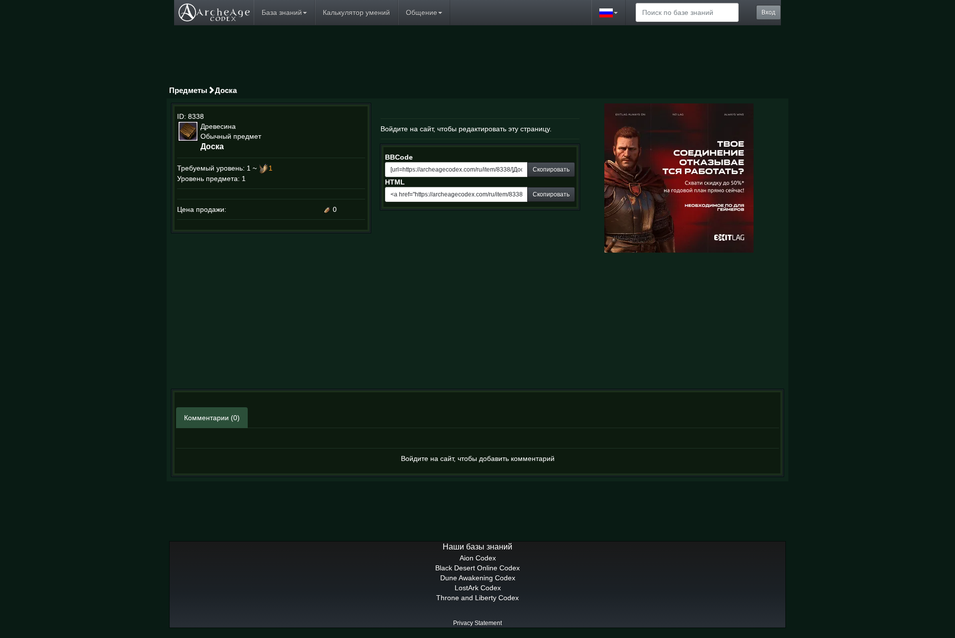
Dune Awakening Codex (477, 578)
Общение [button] (421, 12)
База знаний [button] (282, 12)
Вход (768, 12)
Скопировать (551, 169)
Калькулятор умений (356, 12)
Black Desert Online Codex (477, 568)
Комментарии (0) (212, 418)
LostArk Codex (478, 588)
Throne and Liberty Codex (477, 598)
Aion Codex (478, 558)
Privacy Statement (477, 623)
